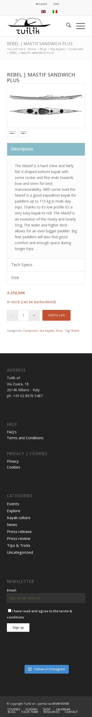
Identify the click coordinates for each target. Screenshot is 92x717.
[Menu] (78, 26)
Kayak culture (18, 517)
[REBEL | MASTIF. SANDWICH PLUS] (46, 105)
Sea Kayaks (46, 330)
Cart (56, 4)
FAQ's (12, 431)
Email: (12, 590)
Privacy (13, 461)
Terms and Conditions (25, 437)
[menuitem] (41, 4)
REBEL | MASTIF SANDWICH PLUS (40, 43)
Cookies (13, 467)
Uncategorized (20, 552)
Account (41, 4)
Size (15, 277)
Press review (18, 538)
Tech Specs (21, 264)
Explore (13, 510)
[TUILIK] (38, 26)
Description (22, 149)
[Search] (66, 26)
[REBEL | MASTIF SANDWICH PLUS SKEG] (23, 132)
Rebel (75, 330)
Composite (30, 330)
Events (13, 503)
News (12, 524)
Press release (19, 531)
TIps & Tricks (18, 545)
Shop (59, 330)
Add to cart (56, 315)
